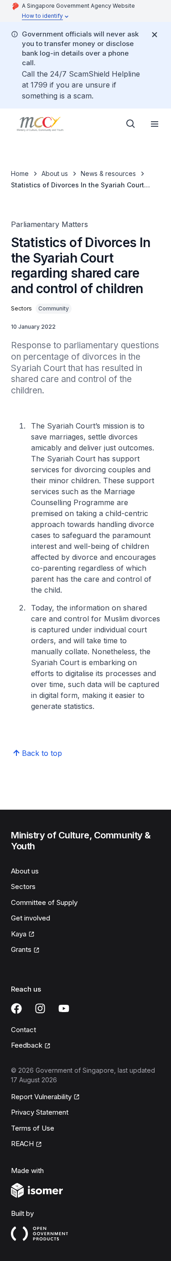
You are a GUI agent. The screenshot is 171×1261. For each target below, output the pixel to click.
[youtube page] (63, 1008)
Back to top (42, 753)
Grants (21, 949)
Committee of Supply (44, 902)
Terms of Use (32, 1128)
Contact (23, 1029)
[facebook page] (16, 1008)
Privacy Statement (39, 1112)
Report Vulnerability (41, 1096)
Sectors (23, 886)
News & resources (108, 173)
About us (54, 173)
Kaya (18, 934)
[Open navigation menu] (155, 124)
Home (20, 173)
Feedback (26, 1045)
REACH (22, 1143)
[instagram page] (40, 1008)
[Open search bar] (131, 124)
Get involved (30, 918)
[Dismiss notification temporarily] (155, 35)
